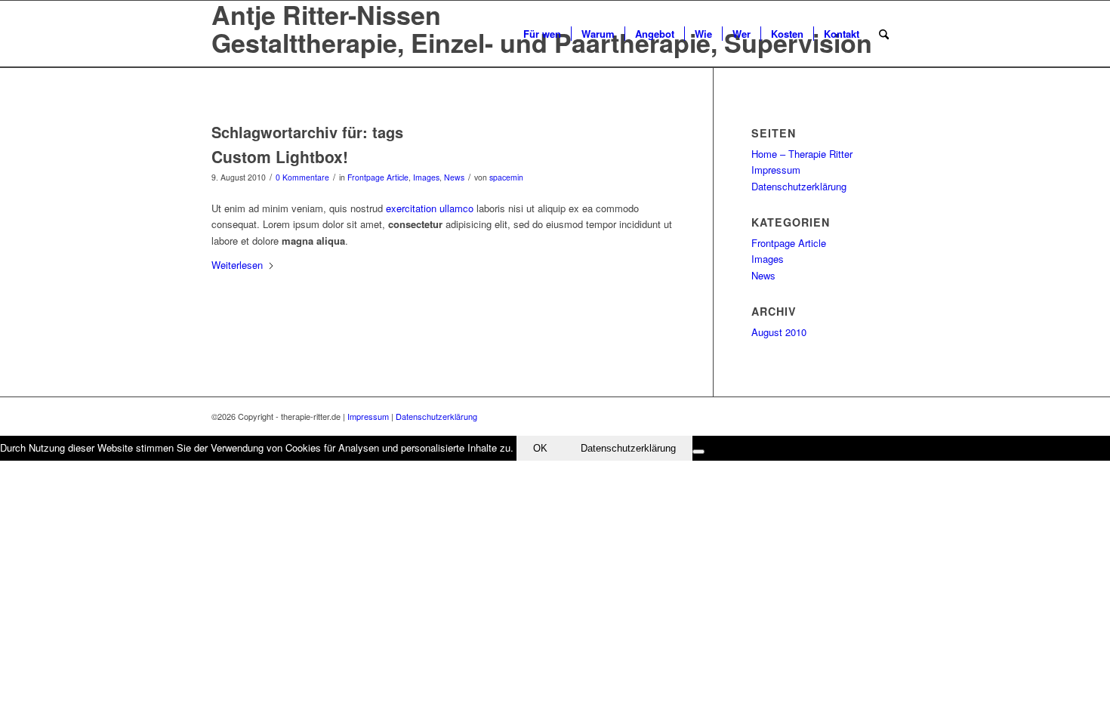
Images (426, 177)
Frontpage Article (378, 177)
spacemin (506, 177)
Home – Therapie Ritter (802, 154)
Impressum (775, 169)
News (454, 177)
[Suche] (884, 34)
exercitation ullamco (429, 208)
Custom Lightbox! (279, 156)
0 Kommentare (302, 177)
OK (540, 448)
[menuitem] (542, 34)
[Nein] (698, 451)
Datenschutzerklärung (798, 186)
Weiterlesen (237, 265)
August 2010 (778, 332)
